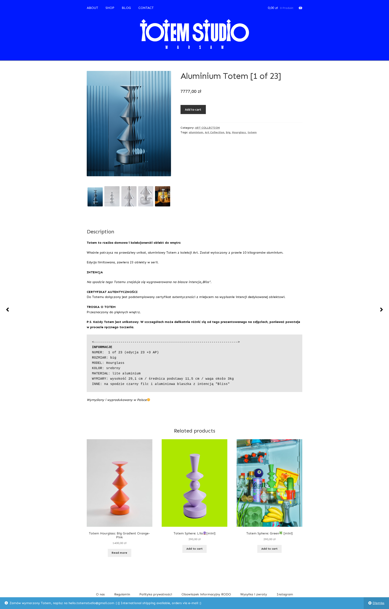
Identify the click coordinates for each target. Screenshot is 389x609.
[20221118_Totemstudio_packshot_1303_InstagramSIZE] (129, 196)
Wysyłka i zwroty (253, 594)
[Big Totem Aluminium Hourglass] (162, 196)
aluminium (196, 132)
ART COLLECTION (207, 127)
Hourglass (239, 132)
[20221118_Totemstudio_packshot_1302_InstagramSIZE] (145, 196)
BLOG (126, 8)
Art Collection (214, 132)
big (228, 132)
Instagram (285, 594)
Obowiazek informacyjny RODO (206, 594)
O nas (100, 594)
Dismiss (378, 603)
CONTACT (146, 8)
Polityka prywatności (155, 594)
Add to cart (193, 109)
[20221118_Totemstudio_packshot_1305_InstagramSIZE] (112, 196)
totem (252, 132)
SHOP (110, 8)
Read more (119, 553)
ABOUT (92, 8)
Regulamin (122, 594)
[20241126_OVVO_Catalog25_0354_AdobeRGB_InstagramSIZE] (95, 196)
